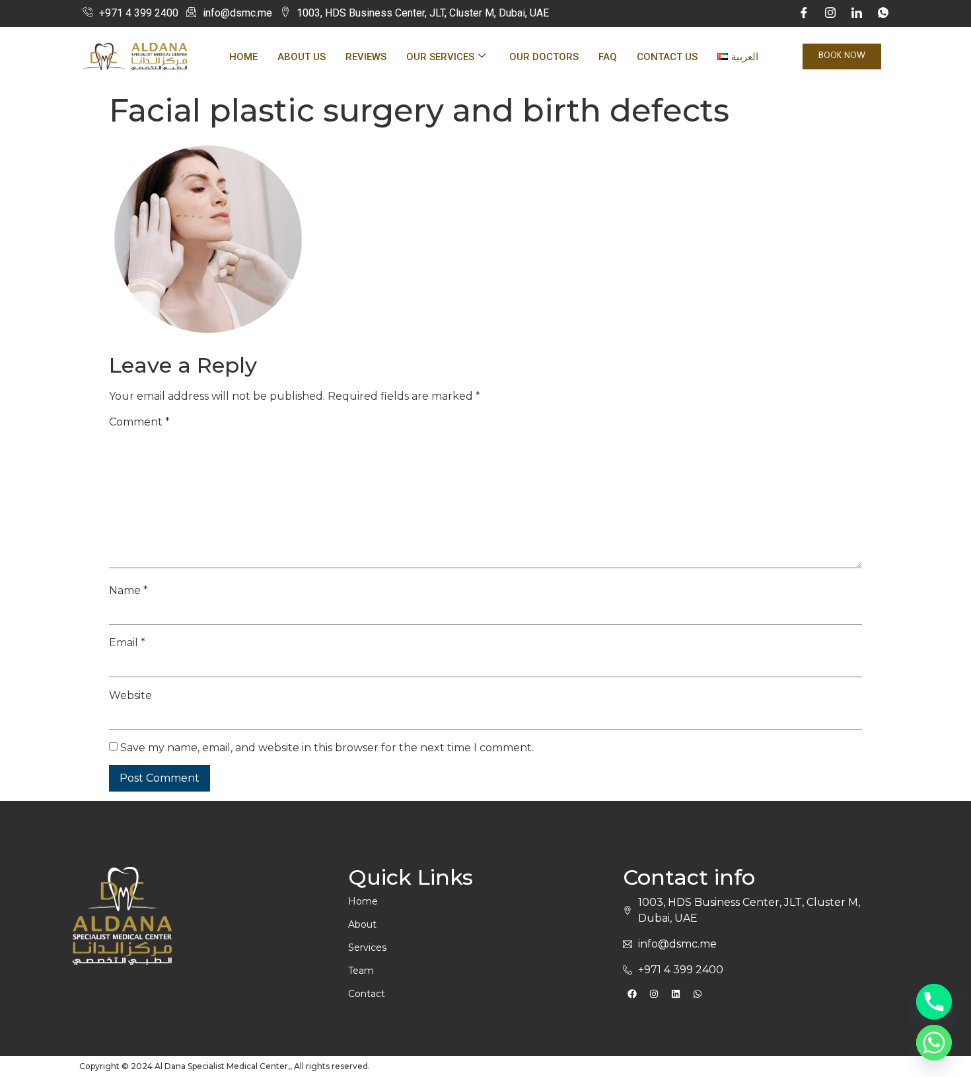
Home (243, 57)
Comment (139, 422)
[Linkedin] (675, 993)
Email (127, 643)
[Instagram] (830, 13)
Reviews (365, 57)
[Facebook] (804, 13)
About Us (301, 57)
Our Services (440, 57)
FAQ (607, 57)
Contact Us (667, 57)
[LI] (856, 13)
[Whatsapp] (697, 993)
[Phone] (934, 1002)
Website (130, 695)
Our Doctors (544, 57)
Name (128, 590)
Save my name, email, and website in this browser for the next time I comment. (327, 748)
